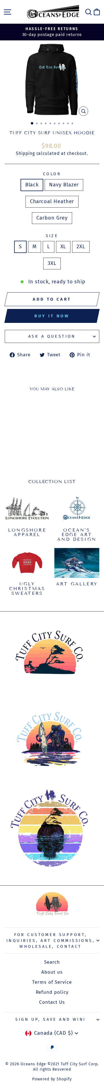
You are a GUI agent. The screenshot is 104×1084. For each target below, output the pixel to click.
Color (52, 173)
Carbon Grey (51, 218)
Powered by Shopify (52, 1079)
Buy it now (51, 315)
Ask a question (52, 336)
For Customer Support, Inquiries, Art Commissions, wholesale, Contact (50, 940)
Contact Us (52, 1002)
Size (52, 235)
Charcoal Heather (52, 201)
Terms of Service (52, 982)
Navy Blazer (64, 185)
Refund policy (52, 992)
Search (52, 962)
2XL (81, 246)
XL (63, 246)
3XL (52, 263)
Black (32, 185)
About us (51, 972)
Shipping (25, 153)
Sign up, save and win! (50, 1019)
